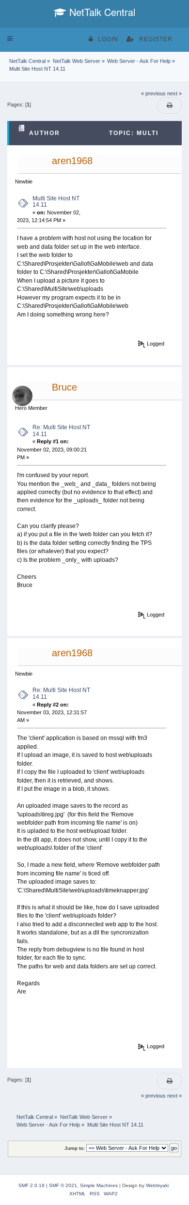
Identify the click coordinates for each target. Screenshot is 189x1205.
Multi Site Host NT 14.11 (55, 202)
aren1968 (72, 160)
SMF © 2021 (63, 1185)
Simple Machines (99, 1185)
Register (156, 39)
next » (174, 93)
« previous (153, 93)
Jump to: (74, 1148)
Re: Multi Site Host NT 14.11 (61, 430)
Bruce (64, 387)
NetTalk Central (100, 12)
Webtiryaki (157, 1185)
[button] (10, 39)
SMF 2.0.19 (31, 1185)
